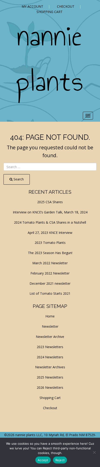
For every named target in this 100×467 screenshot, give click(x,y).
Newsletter (50, 326)
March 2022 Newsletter (50, 263)
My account (32, 6)
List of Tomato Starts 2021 (50, 293)
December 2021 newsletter (50, 283)
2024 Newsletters (50, 357)
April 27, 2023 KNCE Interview (50, 232)
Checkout (65, 6)
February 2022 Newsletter (50, 273)
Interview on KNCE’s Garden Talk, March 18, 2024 (50, 212)
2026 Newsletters (50, 387)
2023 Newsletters (50, 347)
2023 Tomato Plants (50, 242)
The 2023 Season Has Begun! (50, 253)
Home (50, 316)
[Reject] (94, 452)
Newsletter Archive (50, 336)
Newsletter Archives (50, 367)
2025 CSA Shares (50, 202)
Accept (43, 460)
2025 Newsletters (50, 377)
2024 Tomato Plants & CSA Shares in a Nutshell (50, 222)
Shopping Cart (50, 12)
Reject (60, 460)
